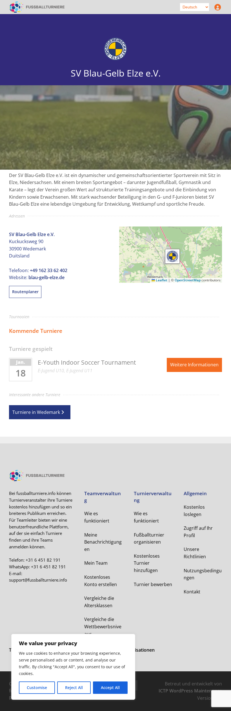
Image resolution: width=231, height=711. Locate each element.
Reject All (74, 687)
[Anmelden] (216, 7)
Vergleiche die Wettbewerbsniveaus (102, 626)
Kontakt (192, 592)
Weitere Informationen (194, 365)
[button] (172, 256)
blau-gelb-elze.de (46, 277)
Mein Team (96, 563)
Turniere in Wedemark (36, 412)
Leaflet (161, 280)
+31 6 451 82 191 (43, 560)
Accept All (110, 687)
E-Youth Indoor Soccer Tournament (87, 362)
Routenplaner (25, 291)
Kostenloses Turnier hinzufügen (147, 563)
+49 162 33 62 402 (48, 270)
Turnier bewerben (153, 584)
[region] (73, 667)
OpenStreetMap (188, 280)
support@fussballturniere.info (38, 580)
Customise (37, 687)
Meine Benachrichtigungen (103, 542)
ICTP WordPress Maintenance (190, 691)
